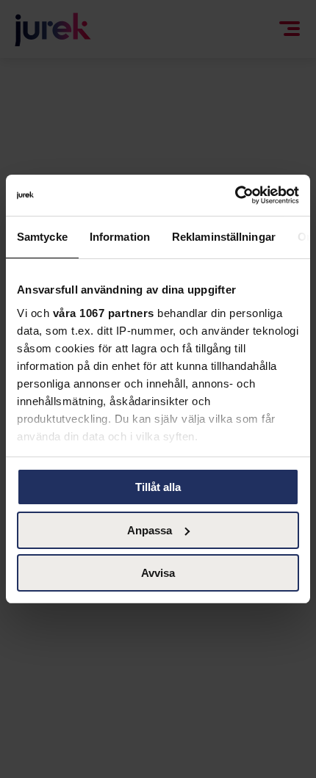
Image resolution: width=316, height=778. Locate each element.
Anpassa (149, 530)
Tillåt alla (158, 487)
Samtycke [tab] (42, 236)
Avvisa (158, 573)
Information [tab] (120, 236)
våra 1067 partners (103, 313)
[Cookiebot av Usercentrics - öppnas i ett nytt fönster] (234, 195)
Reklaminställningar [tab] (224, 236)
